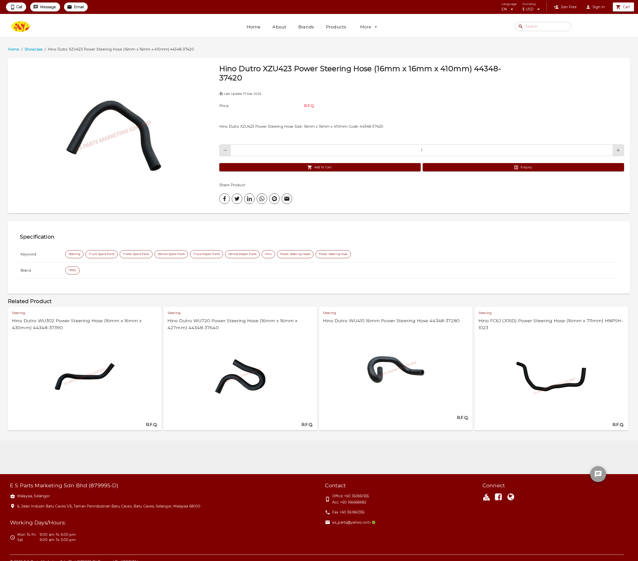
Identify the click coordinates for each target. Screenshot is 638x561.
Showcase (34, 49)
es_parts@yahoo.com (351, 522)
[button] (113, 135)
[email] (287, 198)
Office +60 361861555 (350, 496)
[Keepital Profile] (486, 497)
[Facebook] (498, 497)
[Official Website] (511, 497)
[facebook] (224, 198)
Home (13, 49)
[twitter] (237, 198)
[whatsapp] (262, 198)
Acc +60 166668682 (349, 502)
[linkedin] (249, 198)
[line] (274, 198)
